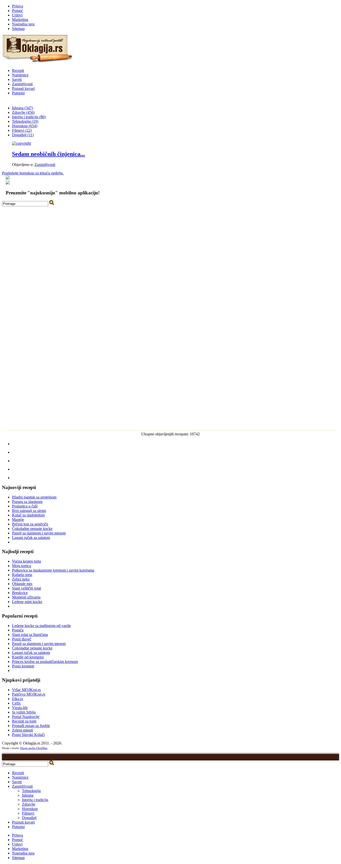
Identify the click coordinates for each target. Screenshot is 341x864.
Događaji (29, 818)
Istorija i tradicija (35, 800)
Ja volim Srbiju (24, 712)
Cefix (16, 703)
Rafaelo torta (22, 575)
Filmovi (28, 813)
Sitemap (18, 28)
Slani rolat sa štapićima (30, 634)
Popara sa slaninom (27, 501)
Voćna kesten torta (26, 561)
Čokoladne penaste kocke (32, 528)
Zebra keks (20, 579)
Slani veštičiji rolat (26, 588)
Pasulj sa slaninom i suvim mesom (39, 533)
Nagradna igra (23, 24)
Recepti (18, 70)
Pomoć (17, 10)
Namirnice (20, 75)
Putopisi (18, 93)
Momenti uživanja (26, 597)
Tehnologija (31, 791)
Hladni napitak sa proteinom (34, 497)
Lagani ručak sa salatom (31, 537)
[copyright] (21, 143)
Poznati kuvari (23, 88)
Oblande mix (22, 584)
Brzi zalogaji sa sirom (29, 510)
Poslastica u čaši (24, 506)
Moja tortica (21, 566)
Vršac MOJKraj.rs (26, 690)
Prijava (17, 6)
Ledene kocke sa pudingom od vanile (41, 625)
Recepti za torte (24, 721)
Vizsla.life (20, 708)
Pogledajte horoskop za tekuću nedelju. (33, 173)
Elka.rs (17, 699)
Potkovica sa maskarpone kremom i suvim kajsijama (53, 570)
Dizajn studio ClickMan (33, 747)
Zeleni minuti (22, 730)
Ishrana (27, 795)
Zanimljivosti (22, 84)
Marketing (20, 19)
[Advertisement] (170, 241)
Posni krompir (23, 666)
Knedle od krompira (28, 657)
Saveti (17, 79)
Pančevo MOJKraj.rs (28, 694)
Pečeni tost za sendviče (30, 524)
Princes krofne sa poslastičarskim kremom (45, 661)
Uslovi (17, 15)
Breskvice (20, 593)
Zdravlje (28, 804)
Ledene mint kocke (27, 602)
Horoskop (30, 809)
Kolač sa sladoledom (28, 515)
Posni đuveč (21, 639)
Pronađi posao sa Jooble (31, 726)
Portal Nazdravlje (25, 717)
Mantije (18, 519)
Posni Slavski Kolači (28, 735)
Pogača (17, 630)
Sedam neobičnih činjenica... (48, 154)
